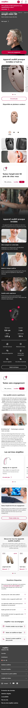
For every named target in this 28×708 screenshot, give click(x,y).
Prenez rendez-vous (14, 518)
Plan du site (4, 700)
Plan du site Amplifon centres (9, 703)
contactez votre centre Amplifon (11, 586)
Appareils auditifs (4, 12)
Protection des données (8, 690)
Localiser (16, 182)
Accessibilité (4, 697)
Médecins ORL (5, 650)
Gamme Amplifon (13, 12)
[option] (12, 78)
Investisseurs (4, 657)
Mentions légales (6, 693)
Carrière (3, 653)
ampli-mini (20, 12)
